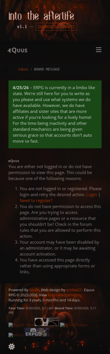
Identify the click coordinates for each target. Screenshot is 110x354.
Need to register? (36, 200)
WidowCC (74, 289)
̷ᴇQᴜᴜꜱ (22, 69)
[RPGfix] (47, 324)
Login (91, 194)
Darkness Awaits (56, 26)
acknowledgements (64, 294)
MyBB (34, 289)
